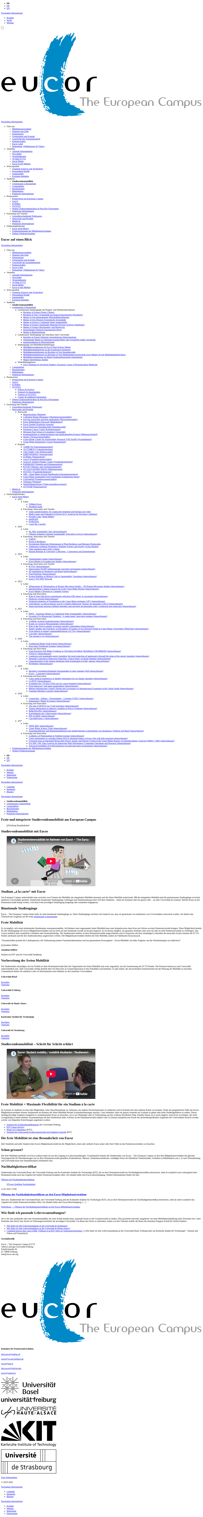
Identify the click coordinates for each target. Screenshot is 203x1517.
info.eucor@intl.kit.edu (11, 1368)
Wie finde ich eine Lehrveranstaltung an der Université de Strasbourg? (37, 1226)
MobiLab (16, 221)
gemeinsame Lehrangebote (45, 916)
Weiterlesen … (40, 1207)
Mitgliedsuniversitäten (21, 129)
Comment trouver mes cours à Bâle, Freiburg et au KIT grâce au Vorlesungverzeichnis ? (45, 1231)
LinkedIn (11, 787)
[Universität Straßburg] (28, 1473)
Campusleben (18, 186)
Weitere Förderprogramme (23, 233)
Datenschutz (12, 777)
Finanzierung (18, 134)
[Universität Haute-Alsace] (28, 1417)
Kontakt (10, 18)
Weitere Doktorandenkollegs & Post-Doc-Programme (35, 208)
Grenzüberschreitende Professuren (27, 216)
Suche (9, 20)
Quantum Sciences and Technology (27, 169)
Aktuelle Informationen (22, 151)
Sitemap (10, 23)
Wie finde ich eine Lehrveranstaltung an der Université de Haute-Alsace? (38, 1228)
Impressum (11, 775)
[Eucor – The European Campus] (101, 117)
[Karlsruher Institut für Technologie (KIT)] (28, 1446)
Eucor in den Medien (21, 164)
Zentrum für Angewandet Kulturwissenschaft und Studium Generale (36, 1132)
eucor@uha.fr (7, 1364)
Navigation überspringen (12, 13)
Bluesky (10, 792)
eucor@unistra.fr (8, 1373)
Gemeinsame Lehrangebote (24, 184)
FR (8, 6)
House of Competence (16, 1129)
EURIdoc (16, 203)
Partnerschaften (19, 141)
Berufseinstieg (18, 189)
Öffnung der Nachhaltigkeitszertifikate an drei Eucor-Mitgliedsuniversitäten (44, 1194)
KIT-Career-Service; (15, 1127)
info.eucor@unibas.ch (10, 1354)
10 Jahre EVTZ (19, 159)
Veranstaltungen (19, 156)
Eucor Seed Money (20, 228)
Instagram (11, 789)
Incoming (5, 982)
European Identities (20, 176)
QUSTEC (16, 206)
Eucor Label (17, 144)
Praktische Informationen (23, 194)
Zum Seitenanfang (9, 1477)
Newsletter (17, 154)
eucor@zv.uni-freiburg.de (12, 1359)
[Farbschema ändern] (2, 27)
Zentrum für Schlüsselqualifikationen (23, 1124)
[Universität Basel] (28, 1393)
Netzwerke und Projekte (22, 218)
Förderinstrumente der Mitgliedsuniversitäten (31, 231)
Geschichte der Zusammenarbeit (26, 139)
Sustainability (18, 174)
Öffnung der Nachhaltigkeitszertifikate (18, 1179)
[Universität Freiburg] (28, 1402)
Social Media (18, 161)
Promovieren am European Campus (27, 199)
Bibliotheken (17, 191)
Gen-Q (15, 201)
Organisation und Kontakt (23, 136)
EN (8, 8)
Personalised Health (20, 171)
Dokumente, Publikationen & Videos (28, 146)
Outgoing (5, 985)
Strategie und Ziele (20, 131)
